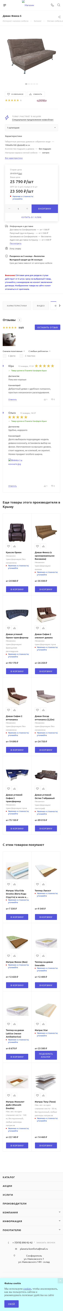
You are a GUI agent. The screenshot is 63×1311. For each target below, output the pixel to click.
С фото (11, 355)
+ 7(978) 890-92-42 (22, 1242)
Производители (15, 1203)
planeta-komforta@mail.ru (34, 1248)
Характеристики (17, 305)
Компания (10, 1212)
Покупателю (12, 1230)
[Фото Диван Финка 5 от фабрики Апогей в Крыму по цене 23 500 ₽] (31, 56)
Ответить (12, 399)
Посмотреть (15, 243)
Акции (7, 1185)
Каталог (9, 1177)
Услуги (8, 1194)
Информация (12, 1221)
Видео (41, 305)
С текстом (30, 355)
